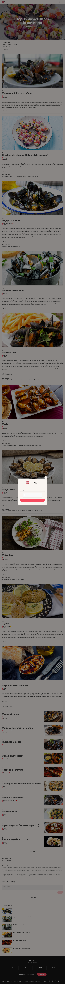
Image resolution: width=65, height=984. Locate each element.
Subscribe (32, 500)
